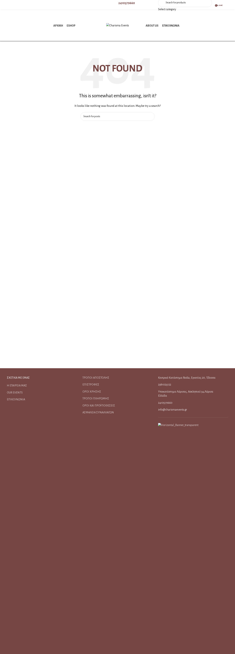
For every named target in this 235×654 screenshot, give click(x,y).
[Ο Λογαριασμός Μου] (227, 5)
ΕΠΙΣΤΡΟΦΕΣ (90, 384)
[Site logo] (117, 25)
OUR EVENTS (15, 392)
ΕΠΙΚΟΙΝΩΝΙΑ (16, 399)
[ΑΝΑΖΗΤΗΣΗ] (150, 116)
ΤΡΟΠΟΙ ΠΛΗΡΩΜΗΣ (95, 398)
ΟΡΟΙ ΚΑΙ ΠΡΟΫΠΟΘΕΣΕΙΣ (98, 405)
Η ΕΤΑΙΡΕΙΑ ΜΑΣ (17, 385)
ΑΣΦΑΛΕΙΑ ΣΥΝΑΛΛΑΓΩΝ (98, 412)
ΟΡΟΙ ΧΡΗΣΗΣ (91, 391)
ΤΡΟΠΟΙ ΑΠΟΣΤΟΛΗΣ (95, 377)
